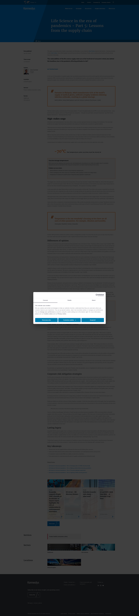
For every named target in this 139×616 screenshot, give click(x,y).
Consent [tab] (45, 300)
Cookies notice (48, 314)
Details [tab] (70, 300)
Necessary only (46, 320)
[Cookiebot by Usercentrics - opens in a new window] (97, 295)
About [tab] (93, 300)
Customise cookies (68, 320)
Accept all (92, 320)
